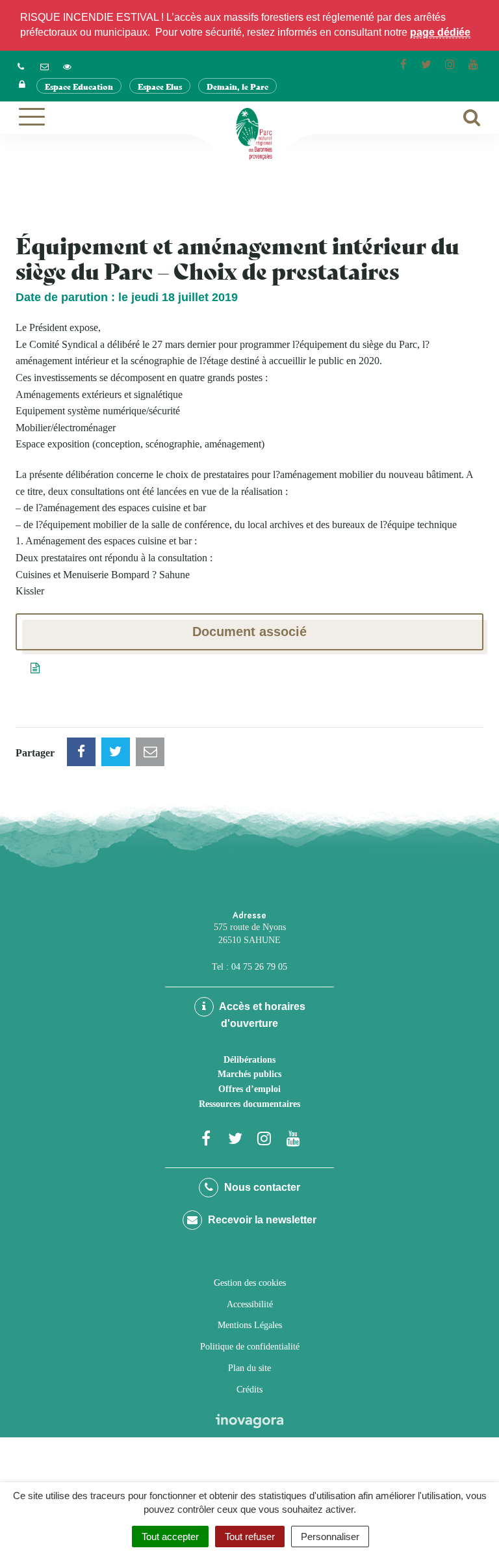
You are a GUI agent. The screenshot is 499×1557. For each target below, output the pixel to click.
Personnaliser (330, 1536)
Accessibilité (250, 1304)
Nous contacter (261, 1187)
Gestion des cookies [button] (250, 1283)
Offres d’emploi (249, 1089)
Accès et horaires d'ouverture (261, 1015)
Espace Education (79, 86)
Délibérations (249, 1060)
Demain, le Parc (237, 86)
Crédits (249, 1389)
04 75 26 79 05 (259, 967)
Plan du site (249, 1368)
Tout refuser (250, 1536)
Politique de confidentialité (250, 1346)
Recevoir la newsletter (260, 1219)
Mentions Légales (250, 1325)
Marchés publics (249, 1074)
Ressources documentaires (249, 1104)
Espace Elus (160, 86)
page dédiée (440, 32)
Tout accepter (170, 1536)
